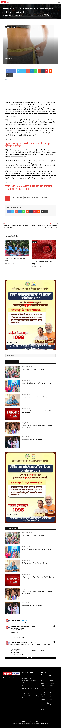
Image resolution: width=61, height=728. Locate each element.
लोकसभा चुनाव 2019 (46, 702)
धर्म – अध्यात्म (44, 694)
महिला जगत (13, 200)
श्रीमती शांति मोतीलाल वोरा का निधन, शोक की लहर (34, 397)
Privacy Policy (24, 721)
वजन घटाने (14, 131)
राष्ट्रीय (51, 699)
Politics (52, 683)
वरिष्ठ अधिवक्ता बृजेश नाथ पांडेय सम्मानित (32, 439)
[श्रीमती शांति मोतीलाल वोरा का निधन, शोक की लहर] (12, 400)
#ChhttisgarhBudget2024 (16, 649)
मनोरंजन (43, 697)
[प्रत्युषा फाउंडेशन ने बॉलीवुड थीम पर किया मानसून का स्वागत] (12, 386)
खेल (50, 692)
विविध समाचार (53, 702)
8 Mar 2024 (33, 626)
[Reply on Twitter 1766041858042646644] (11, 637)
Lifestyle (52, 680)
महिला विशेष (11, 15)
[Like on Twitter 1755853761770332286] (17, 654)
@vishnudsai (21, 644)
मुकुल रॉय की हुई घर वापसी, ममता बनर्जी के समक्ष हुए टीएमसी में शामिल (28, 144)
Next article (53, 224)
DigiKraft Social (44, 723)
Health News (19, 197)
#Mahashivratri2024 (15, 631)
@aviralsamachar (25, 626)
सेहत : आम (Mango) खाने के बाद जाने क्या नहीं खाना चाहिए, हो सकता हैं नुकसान (28, 187)
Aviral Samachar (15, 626)
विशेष (51, 704)
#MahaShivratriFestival (25, 631)
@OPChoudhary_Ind (45, 644)
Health (12, 197)
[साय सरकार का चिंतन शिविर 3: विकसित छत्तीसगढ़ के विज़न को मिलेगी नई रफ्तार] (12, 428)
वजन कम (53, 105)
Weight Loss (27, 197)
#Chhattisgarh (20, 650)
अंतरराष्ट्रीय (43, 688)
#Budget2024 (13, 650)
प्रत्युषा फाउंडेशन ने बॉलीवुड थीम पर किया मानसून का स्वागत (36, 383)
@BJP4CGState (43, 650)
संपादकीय (52, 707)
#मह (11, 629)
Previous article (8, 224)
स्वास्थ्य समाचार (31, 200)
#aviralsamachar (14, 632)
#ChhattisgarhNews (15, 652)
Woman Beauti (35, 197)
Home (6, 15)
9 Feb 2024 (33, 642)
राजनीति (43, 699)
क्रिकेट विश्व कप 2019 (54, 688)
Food (42, 680)
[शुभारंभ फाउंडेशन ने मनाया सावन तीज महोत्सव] (12, 372)
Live (42, 683)
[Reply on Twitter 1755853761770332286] (11, 654)
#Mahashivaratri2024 (15, 634)
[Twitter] (12, 211)
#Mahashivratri (33, 631)
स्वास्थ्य (24, 200)
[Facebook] (9, 211)
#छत (14, 644)
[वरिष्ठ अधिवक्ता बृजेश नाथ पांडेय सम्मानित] (12, 442)
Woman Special (44, 197)
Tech (42, 685)
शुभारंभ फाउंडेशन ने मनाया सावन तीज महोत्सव (33, 369)
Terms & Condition (35, 721)
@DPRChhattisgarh (36, 650)
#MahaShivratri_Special (25, 634)
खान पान (43, 692)
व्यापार (42, 707)
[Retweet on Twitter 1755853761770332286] (14, 654)
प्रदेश (51, 694)
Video (51, 685)
